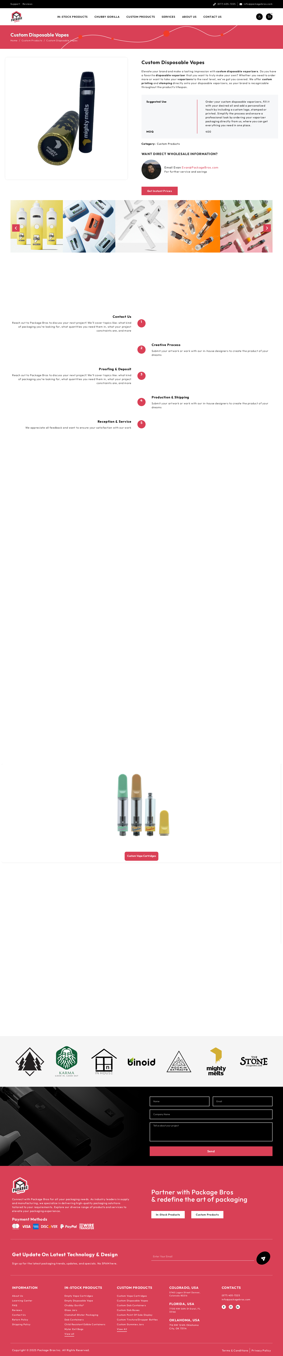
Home (14, 40)
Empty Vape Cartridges (79, 1295)
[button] (16, 228)
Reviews (27, 3)
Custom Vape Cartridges (141, 855)
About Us (17, 1295)
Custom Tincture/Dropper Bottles (137, 1319)
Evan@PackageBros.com (200, 167)
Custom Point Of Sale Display (134, 1314)
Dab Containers (74, 1319)
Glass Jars (71, 1310)
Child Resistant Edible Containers (85, 1324)
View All (122, 1329)
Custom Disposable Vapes (132, 1300)
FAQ (14, 1305)
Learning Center (22, 1300)
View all (69, 1333)
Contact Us (19, 1314)
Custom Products (32, 40)
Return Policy (20, 1319)
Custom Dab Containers (131, 1305)
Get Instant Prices (159, 191)
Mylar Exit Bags (74, 1329)
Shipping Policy (21, 1324)
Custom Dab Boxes (128, 1310)
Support (15, 3)
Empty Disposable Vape (79, 1300)
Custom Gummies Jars (130, 1324)
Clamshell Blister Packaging (81, 1314)
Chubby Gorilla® (74, 1305)
